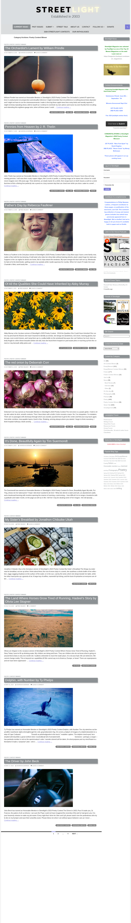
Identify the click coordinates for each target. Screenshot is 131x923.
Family (106, 463)
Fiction (106, 372)
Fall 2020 (117, 458)
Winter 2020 (119, 484)
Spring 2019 (113, 473)
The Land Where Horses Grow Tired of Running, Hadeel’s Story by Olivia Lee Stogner (50, 600)
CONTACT (86, 27)
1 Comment (32, 606)
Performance (108, 419)
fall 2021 (123, 458)
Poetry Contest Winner (18, 44)
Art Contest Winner (110, 363)
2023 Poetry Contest (63, 746)
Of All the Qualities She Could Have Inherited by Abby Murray (47, 284)
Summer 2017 (107, 477)
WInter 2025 (107, 488)
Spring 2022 (107, 475)
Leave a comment (41, 52)
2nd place (92, 583)
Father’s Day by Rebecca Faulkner (29, 205)
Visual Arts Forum (109, 424)
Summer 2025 (124, 481)
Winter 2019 (113, 483)
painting (106, 470)
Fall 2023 (112, 461)
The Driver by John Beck (22, 761)
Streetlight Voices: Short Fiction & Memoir (113, 271)
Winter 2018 (107, 483)
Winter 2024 (121, 486)
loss (119, 466)
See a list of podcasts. (110, 273)
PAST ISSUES (37, 27)
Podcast (106, 396)
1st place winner (65, 348)
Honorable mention (81, 112)
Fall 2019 (112, 458)
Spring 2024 (92, 746)
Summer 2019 (122, 477)
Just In (106, 377)
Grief (115, 463)
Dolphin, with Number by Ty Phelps (29, 680)
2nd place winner (81, 269)
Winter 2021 (107, 486)
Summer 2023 (108, 481)
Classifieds (107, 432)
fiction (110, 463)
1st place (76, 665)
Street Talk (62, 27)
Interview (108, 385)
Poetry (6, 44)
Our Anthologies (80, 32)
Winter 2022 (114, 486)
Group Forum (108, 428)
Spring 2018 (107, 473)
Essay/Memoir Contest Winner (113, 369)
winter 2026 (113, 488)
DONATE (110, 27)
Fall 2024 (69, 426)
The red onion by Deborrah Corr (27, 362)
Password (107, 177)
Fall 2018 (106, 458)
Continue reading (63, 107)
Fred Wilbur (24, 210)
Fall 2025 (69, 112)
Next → (75, 833)
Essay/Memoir (108, 366)
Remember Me (109, 185)
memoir (124, 466)
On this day (107, 391)
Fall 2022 (106, 461)
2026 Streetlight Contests (57, 32)
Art (105, 361)
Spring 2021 (120, 473)
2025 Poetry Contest (57, 112)
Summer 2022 (123, 479)
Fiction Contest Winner (111, 374)
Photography (108, 394)
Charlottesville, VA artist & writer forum (116, 430)
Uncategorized (108, 407)
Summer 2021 (116, 479)
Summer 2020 (108, 479)
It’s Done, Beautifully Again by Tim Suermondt (36, 441)
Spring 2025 (121, 475)
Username (107, 170)
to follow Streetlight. (116, 444)
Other (106, 388)
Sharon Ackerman (26, 52)
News (105, 380)
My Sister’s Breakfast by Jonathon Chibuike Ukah (39, 519)
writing (119, 488)
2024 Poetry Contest (57, 426)
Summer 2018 (114, 477)
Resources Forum (109, 426)
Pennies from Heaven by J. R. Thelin (30, 126)
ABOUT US (75, 27)
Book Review (109, 383)
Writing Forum (108, 422)
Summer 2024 (116, 481)
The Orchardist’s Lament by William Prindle (34, 48)
